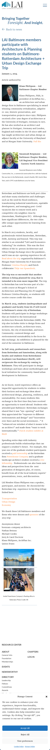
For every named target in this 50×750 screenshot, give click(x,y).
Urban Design (8, 502)
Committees (7, 687)
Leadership (6, 680)
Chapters (33, 651)
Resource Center (11, 644)
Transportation (9, 498)
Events (6, 666)
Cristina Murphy (20, 265)
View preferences (25, 741)
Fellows (5, 683)
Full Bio (37, 141)
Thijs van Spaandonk (24, 268)
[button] (46, 696)
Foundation (6, 658)
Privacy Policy (30, 747)
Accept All (25, 728)
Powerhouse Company (17, 456)
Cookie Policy (19, 747)
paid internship (19, 453)
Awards (5, 690)
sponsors (33, 514)
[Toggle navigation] (45, 5)
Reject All (25, 734)
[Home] (12, 5)
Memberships (7, 661)
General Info (7, 655)
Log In (31, 656)
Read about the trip (11, 258)
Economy (6, 505)
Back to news (14, 29)
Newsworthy (10, 671)
